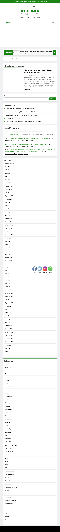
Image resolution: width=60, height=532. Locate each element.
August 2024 (8, 199)
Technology (8, 497)
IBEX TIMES (30, 11)
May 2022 (7, 277)
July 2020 (7, 348)
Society (7, 490)
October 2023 (8, 231)
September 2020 (9, 342)
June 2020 (7, 351)
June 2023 (7, 244)
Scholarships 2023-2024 (11, 487)
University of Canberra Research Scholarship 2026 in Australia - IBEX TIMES (26, 144)
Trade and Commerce (10, 500)
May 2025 (7, 176)
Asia (6, 370)
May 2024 (7, 209)
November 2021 (9, 296)
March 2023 (8, 254)
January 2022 (8, 290)
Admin (26, 75)
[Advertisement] (30, 36)
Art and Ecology (9, 367)
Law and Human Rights (11, 445)
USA (6, 513)
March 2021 (8, 322)
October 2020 (8, 338)
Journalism (8, 438)
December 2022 (9, 264)
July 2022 (7, 270)
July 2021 (7, 309)
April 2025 (7, 179)
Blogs (6, 377)
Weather (7, 516)
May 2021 (7, 316)
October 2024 (8, 192)
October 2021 (8, 299)
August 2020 (8, 345)
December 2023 (9, 225)
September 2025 (9, 163)
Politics (7, 477)
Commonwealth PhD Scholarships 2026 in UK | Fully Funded (21, 115)
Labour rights (8, 442)
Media (6, 461)
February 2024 (8, 218)
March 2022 (8, 283)
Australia (7, 374)
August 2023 (8, 238)
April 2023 (7, 251)
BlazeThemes (45, 529)
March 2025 (8, 183)
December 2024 (9, 189)
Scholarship (8, 484)
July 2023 (7, 241)
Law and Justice (9, 448)
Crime (6, 390)
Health (7, 425)
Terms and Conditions (33, 1)
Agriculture (8, 364)
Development (8, 396)
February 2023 (8, 257)
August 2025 (8, 166)
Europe (7, 416)
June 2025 (7, 173)
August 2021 (8, 306)
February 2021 (8, 325)
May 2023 (7, 248)
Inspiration (8, 432)
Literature (7, 458)
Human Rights (8, 429)
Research (7, 481)
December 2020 (9, 332)
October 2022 (8, 267)
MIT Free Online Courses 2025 (13, 118)
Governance (8, 422)
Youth (6, 523)
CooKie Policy (43, 1)
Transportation (9, 503)
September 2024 (9, 196)
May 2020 (7, 355)
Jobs (6, 435)
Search (6, 96)
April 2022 (7, 280)
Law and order (8, 455)
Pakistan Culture (9, 471)
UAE (6, 506)
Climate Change (9, 386)
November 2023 (9, 228)
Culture (7, 393)
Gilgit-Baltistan (9, 419)
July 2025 (7, 170)
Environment (8, 409)
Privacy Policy (23, 1)
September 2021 (9, 303)
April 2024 (7, 212)
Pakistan (7, 468)
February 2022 (8, 286)
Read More (26, 89)
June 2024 (7, 205)
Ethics (6, 412)
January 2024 (8, 222)
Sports (7, 493)
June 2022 (7, 273)
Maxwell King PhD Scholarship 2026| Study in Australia (19, 108)
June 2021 (7, 312)
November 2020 (9, 335)
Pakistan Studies (9, 474)
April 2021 (7, 319)
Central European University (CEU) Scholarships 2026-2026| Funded (36, 51)
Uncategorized (9, 510)
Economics (8, 399)
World (6, 519)
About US (16, 1)
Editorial (7, 403)
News (6, 464)
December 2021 (9, 293)
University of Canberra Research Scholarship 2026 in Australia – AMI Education (27, 138)
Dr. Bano (7, 131)
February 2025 (8, 186)
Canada (7, 380)
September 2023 (9, 235)
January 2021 (8, 329)
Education (7, 406)
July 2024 (7, 202)
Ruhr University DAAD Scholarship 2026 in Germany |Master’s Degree (23, 121)
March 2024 (8, 215)
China (6, 383)
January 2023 (8, 260)
